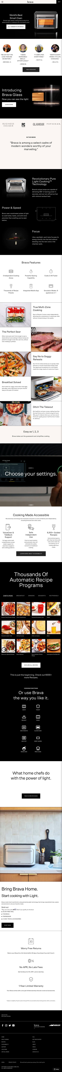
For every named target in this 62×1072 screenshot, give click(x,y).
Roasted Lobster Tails (7, 635)
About (34, 1044)
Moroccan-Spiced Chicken (8, 654)
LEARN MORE (9, 104)
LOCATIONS (4, 1049)
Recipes (4, 1041)
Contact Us (36, 1051)
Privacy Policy (12, 1062)
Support (4, 1046)
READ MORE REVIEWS (31, 796)
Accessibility (5, 1044)
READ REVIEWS (31, 69)
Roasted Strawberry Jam (38, 617)
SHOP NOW (7, 925)
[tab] (8, 596)
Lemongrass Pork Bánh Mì (53, 654)
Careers (35, 1049)
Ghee (48, 635)
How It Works (5, 1039)
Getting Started (37, 1039)
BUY (59, 1)
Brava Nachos (20, 654)
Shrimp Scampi (20, 635)
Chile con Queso (36, 635)
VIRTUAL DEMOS (5, 1051)
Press (34, 1046)
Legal (3, 1062)
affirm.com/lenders (51, 1000)
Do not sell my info (41, 1062)
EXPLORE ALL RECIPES (31, 665)
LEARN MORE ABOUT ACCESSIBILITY (31, 553)
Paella (48, 617)
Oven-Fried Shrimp (21, 617)
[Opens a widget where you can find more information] (56, 1069)
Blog (34, 1041)
